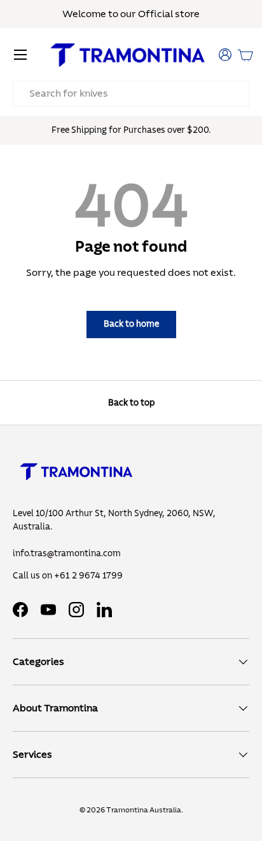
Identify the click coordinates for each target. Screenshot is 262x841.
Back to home (131, 324)
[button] (245, 54)
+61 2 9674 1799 (88, 575)
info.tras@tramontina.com (67, 553)
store (187, 14)
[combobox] (131, 94)
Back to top (131, 402)
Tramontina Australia (143, 810)
